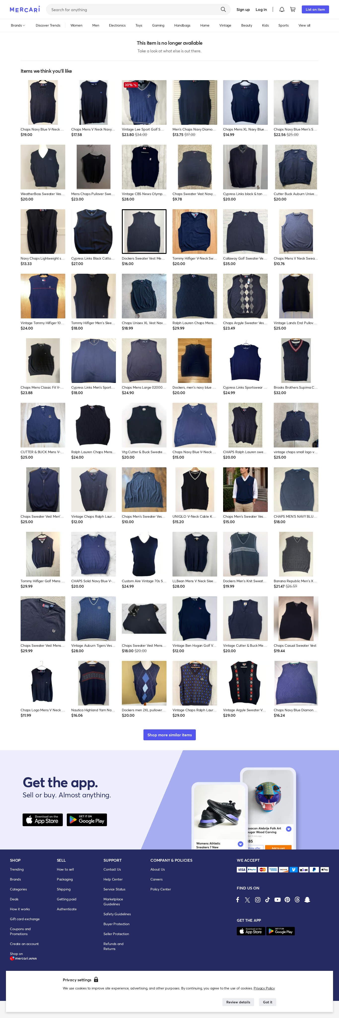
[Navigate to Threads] (297, 900)
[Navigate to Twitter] (248, 900)
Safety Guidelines (117, 914)
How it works (20, 909)
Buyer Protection (116, 923)
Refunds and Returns (113, 946)
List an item (315, 9)
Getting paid (66, 899)
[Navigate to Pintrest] (287, 900)
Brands (15, 879)
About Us (157, 869)
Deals (14, 899)
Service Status (114, 889)
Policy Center (160, 889)
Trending (17, 869)
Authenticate (67, 909)
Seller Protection (116, 933)
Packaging (65, 879)
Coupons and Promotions (20, 931)
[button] (282, 9)
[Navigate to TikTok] (267, 900)
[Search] (223, 9)
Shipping (63, 889)
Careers (156, 879)
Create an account (24, 943)
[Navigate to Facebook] (238, 900)
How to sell (65, 869)
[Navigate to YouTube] (277, 900)
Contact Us (112, 869)
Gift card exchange (25, 918)
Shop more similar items (169, 734)
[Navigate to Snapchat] (307, 900)
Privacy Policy (264, 988)
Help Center (112, 879)
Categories (18, 889)
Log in (261, 9)
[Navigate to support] (241, 870)
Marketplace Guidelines (113, 901)
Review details (238, 1002)
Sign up (243, 9)
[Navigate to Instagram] (258, 900)
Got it (267, 1002)
